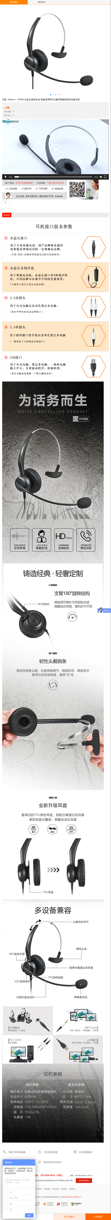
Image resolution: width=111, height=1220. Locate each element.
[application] (55, 149)
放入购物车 (69, 1217)
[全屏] (105, 177)
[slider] (53, 177)
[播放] (5, 177)
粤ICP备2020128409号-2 (72, 1197)
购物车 (28, 1217)
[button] (55, 149)
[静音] (101, 177)
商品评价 (41, 2)
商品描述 (14, 2)
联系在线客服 (84, 1180)
